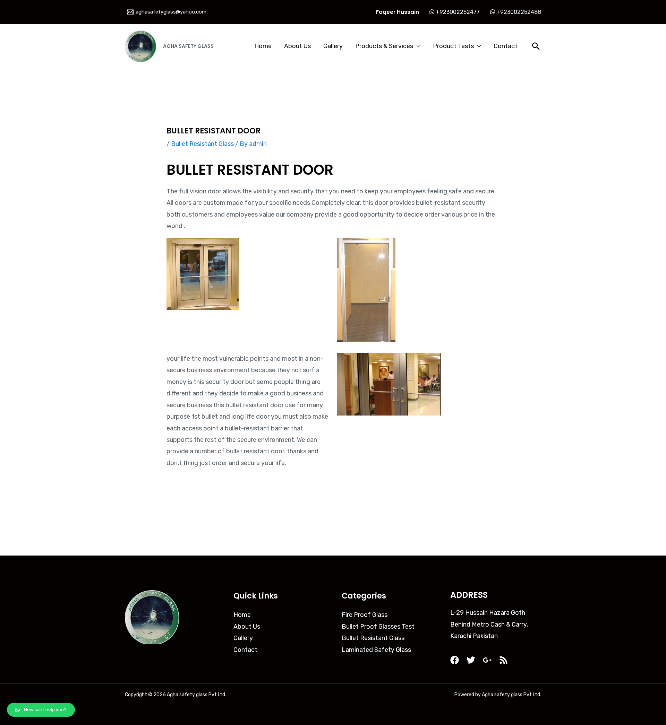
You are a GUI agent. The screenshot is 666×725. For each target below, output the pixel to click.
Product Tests (453, 46)
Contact (506, 46)
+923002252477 (457, 12)
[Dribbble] (503, 660)
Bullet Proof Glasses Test (378, 626)
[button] (41, 710)
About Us (297, 46)
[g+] (487, 660)
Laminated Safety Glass (376, 650)
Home (263, 46)
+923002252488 (518, 12)
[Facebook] (454, 660)
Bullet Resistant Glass (202, 144)
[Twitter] (471, 660)
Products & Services (384, 46)
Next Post (521, 522)
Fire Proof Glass (364, 615)
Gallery (333, 46)
